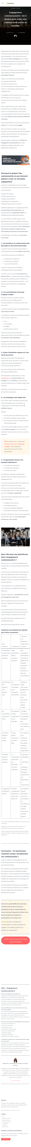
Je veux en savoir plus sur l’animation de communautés (15, 940)
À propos (3, 1117)
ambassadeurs (5, 378)
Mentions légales (4, 1125)
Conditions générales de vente (6, 1121)
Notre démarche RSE (5, 1126)
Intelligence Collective (15, 8)
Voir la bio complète (15, 1080)
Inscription (6, 1139)
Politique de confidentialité (6, 1120)
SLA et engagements (5, 1123)
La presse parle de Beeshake (6, 1118)
